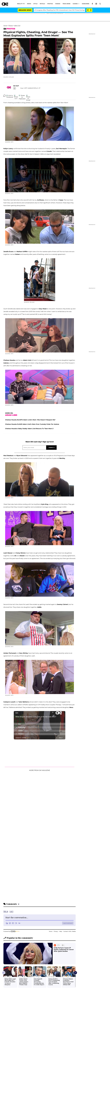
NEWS (29, 3)
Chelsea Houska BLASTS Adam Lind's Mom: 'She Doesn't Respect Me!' (30, 420)
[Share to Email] (28, 96)
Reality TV (21, 3)
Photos (11, 25)
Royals (42, 3)
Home (5, 25)
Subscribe (85, 3)
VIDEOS (57, 3)
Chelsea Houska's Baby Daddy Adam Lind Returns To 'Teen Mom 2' (29, 428)
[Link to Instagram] (96, 3)
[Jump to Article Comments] (4, 96)
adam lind (17, 25)
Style (35, 3)
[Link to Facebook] (92, 3)
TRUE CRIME (66, 3)
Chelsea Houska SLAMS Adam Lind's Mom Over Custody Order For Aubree (32, 424)
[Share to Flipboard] (22, 96)
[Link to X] (100, 3)
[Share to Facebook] (9, 96)
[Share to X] (16, 96)
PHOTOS (50, 3)
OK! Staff (16, 86)
